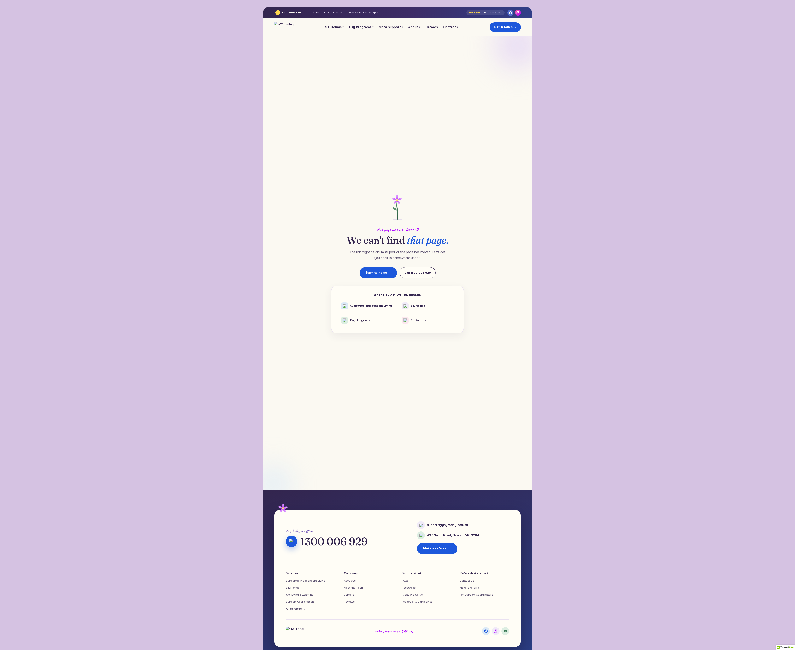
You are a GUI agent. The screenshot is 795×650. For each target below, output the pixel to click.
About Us (350, 580)
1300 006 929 (291, 12)
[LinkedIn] (505, 631)
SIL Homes (334, 27)
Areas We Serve (412, 594)
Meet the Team (354, 587)
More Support (391, 27)
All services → (295, 608)
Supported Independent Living (305, 580)
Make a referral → (437, 548)
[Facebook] (510, 13)
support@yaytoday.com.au (447, 525)
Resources (409, 587)
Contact (450, 27)
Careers (431, 27)
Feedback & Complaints (417, 601)
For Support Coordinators (476, 594)
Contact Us (467, 580)
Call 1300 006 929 (417, 272)
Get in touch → (505, 27)
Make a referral (470, 587)
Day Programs (361, 27)
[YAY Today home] (284, 27)
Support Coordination (300, 601)
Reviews (349, 601)
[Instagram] (518, 13)
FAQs (405, 580)
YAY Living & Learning (299, 594)
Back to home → (378, 272)
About (414, 27)
